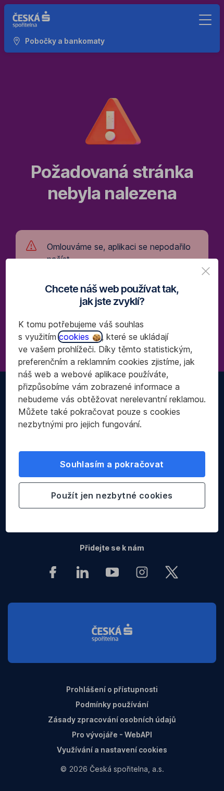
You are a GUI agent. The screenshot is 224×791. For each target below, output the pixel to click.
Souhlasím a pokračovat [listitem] (112, 464)
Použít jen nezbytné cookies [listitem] (112, 495)
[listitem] (206, 271)
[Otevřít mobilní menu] (205, 20)
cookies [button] (75, 336)
